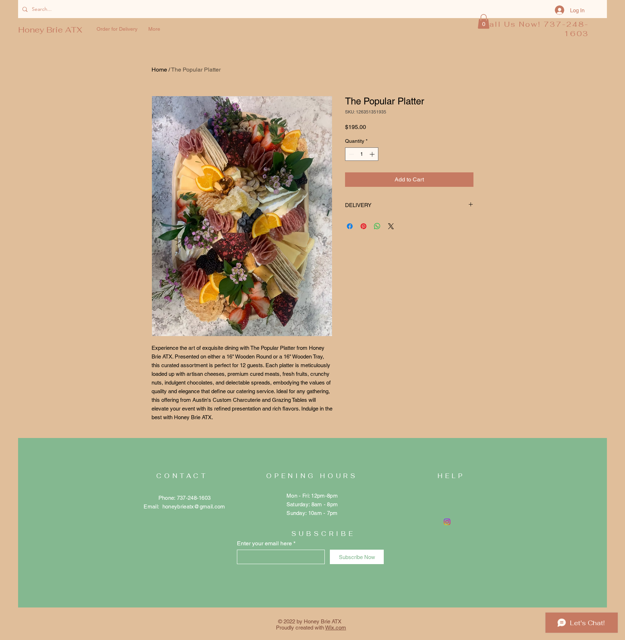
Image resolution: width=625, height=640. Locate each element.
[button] (483, 21)
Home (159, 69)
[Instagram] (447, 521)
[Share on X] (391, 226)
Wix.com (335, 627)
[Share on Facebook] (349, 226)
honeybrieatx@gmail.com (193, 506)
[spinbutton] (361, 154)
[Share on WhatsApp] (377, 226)
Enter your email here (264, 543)
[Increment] (372, 154)
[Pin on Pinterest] (363, 226)
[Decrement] (350, 154)
